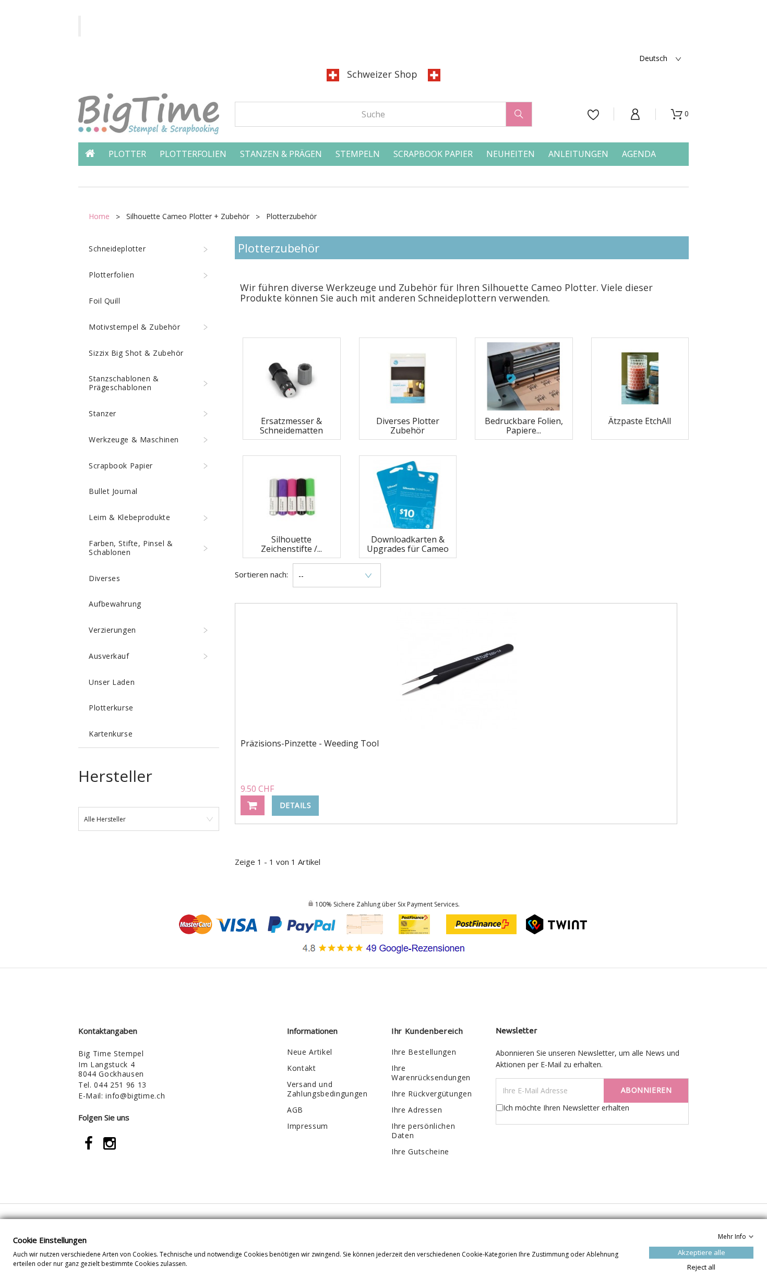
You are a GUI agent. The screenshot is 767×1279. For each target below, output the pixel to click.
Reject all (701, 1266)
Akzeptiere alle (701, 1252)
